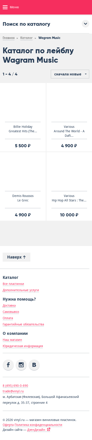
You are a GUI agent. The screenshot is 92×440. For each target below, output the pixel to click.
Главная (9, 38)
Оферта (8, 425)
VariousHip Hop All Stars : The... (69, 198)
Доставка (9, 305)
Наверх (15, 257)
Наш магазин (12, 340)
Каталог (26, 38)
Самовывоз (11, 312)
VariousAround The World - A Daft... (69, 131)
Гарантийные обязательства (23, 324)
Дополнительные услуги (21, 290)
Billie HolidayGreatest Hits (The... (23, 129)
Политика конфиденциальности (38, 425)
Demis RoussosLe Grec (22, 198)
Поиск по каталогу (26, 24)
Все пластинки (13, 284)
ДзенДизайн (36, 429)
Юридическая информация (23, 346)
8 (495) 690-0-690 (15, 385)
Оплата (8, 318)
